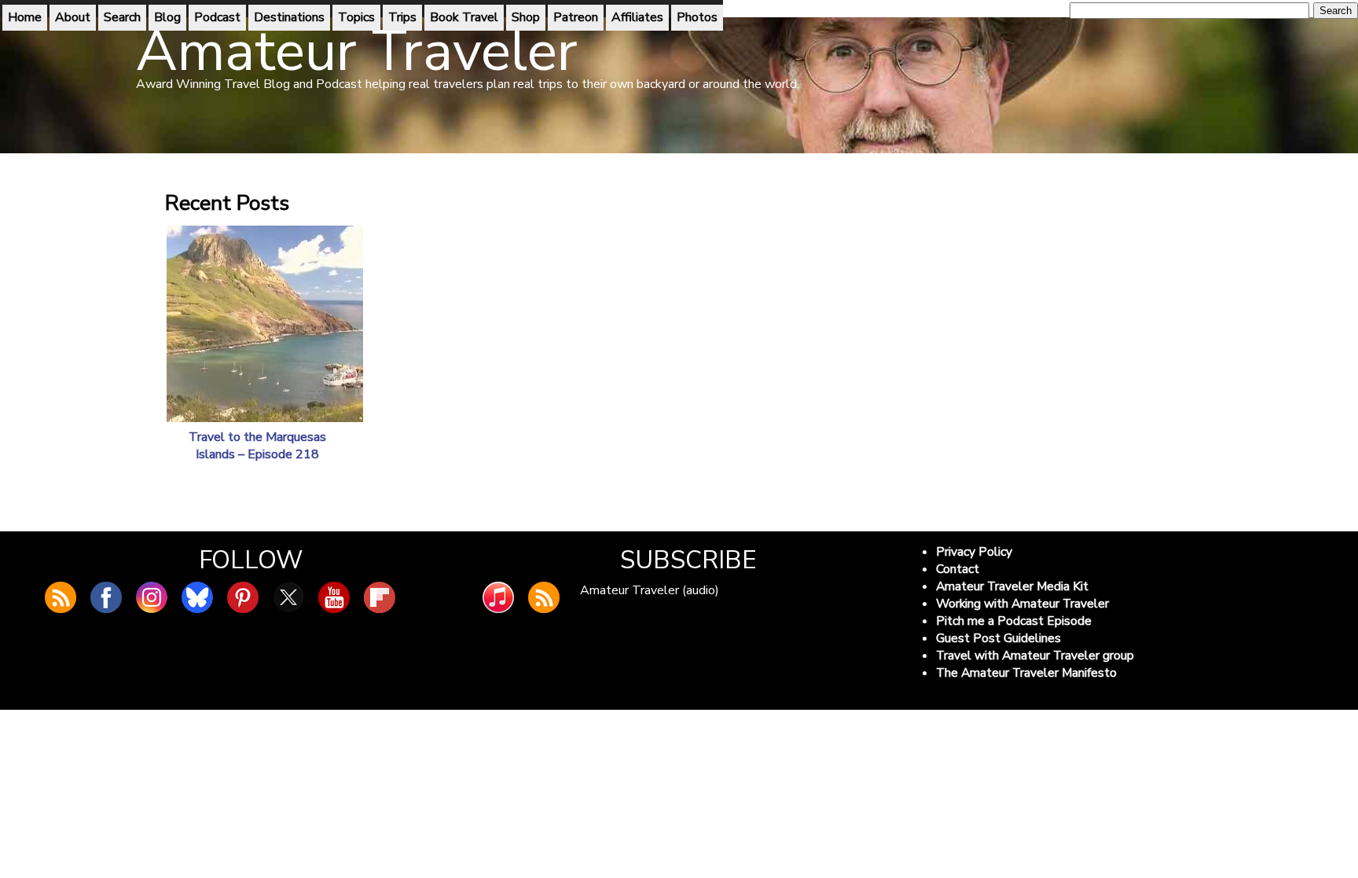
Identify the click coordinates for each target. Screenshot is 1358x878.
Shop (526, 17)
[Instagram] (151, 597)
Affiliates (637, 17)
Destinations (289, 17)
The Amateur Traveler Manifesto (1026, 672)
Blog (167, 17)
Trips (402, 17)
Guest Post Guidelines (998, 638)
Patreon (575, 17)
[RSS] (544, 597)
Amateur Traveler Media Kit (1012, 586)
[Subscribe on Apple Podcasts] (498, 597)
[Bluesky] (197, 597)
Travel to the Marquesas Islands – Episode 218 (257, 445)
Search (122, 17)
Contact (957, 569)
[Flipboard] (379, 597)
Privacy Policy (974, 551)
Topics (356, 17)
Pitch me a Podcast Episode (1014, 621)
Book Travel (464, 17)
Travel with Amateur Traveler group (1035, 655)
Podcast (217, 17)
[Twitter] (288, 597)
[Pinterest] (243, 597)
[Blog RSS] (60, 597)
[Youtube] (334, 597)
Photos (697, 17)
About (72, 17)
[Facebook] (106, 597)
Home (25, 17)
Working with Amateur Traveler (1022, 603)
